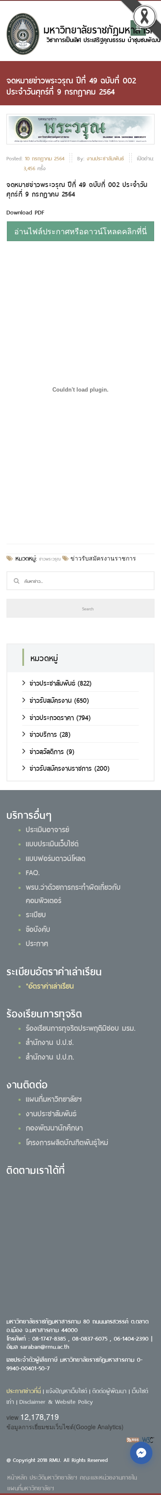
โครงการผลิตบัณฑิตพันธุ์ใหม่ (67, 1141)
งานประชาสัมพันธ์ (51, 1112)
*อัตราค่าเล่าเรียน (50, 985)
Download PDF (25, 211)
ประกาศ (37, 942)
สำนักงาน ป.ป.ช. (50, 1041)
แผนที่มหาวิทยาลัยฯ (54, 1098)
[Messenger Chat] (141, 1453)
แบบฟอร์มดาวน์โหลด (55, 857)
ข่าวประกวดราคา (52, 717)
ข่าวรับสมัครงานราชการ (102, 558)
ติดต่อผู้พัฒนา (109, 1390)
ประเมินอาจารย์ (47, 828)
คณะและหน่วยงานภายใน (108, 1476)
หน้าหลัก (17, 1476)
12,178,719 (39, 1416)
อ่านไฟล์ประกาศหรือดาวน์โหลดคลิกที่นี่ (80, 230)
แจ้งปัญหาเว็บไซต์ (66, 1390)
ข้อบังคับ (38, 928)
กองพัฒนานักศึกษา (54, 1127)
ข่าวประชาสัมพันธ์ (52, 682)
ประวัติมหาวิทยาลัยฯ (53, 1476)
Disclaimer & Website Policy (56, 1401)
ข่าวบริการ (43, 733)
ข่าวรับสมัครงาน (51, 699)
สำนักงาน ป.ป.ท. (50, 1056)
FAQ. (33, 871)
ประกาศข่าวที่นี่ (23, 1390)
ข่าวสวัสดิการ (47, 751)
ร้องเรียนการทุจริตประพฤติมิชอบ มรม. (81, 1027)
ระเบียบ (36, 913)
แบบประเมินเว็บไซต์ (52, 842)
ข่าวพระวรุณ (50, 558)
